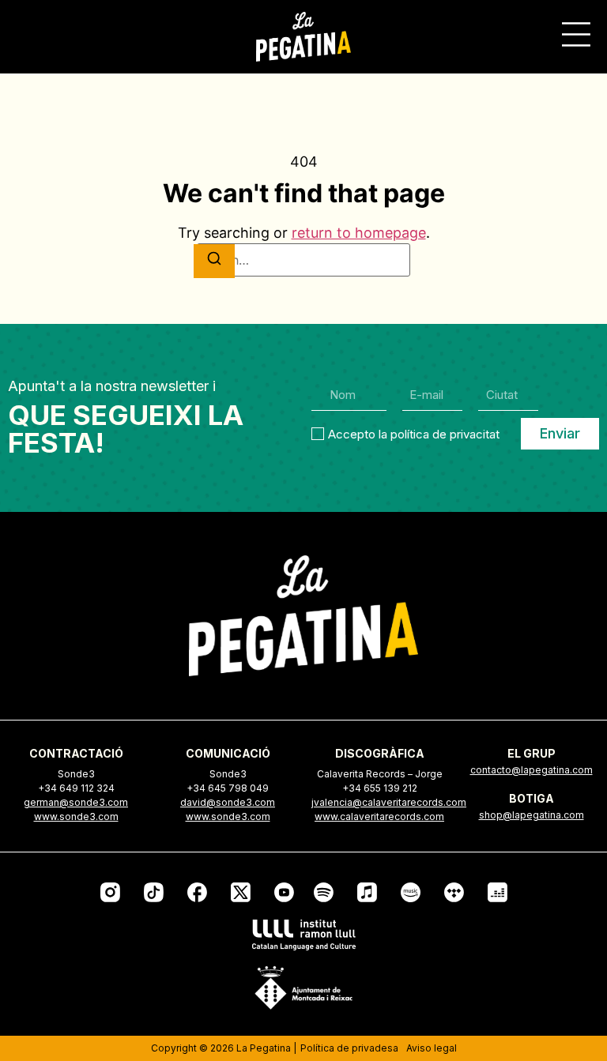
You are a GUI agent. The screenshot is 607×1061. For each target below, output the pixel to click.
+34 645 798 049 (228, 788)
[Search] (214, 261)
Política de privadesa (349, 1048)
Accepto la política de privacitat (414, 433)
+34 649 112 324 (76, 788)
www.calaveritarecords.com (379, 816)
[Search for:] (303, 260)
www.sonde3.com (76, 816)
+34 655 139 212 (379, 788)
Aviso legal (431, 1048)
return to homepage (359, 232)
